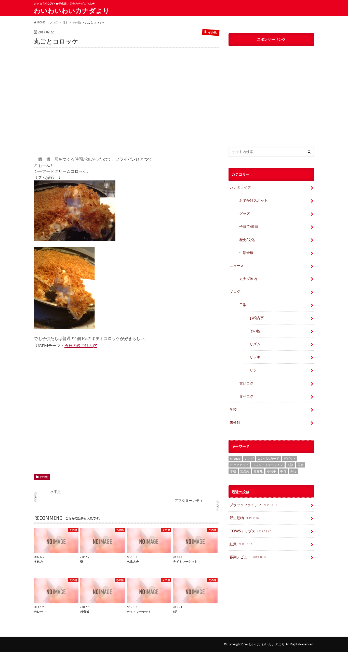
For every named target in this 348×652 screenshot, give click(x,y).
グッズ (244, 213)
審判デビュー (248, 557)
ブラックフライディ (253, 505)
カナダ (249, 458)
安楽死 (244, 471)
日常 (242, 305)
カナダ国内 (248, 278)
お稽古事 (257, 318)
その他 (43, 477)
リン (253, 370)
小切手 (271, 471)
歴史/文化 (247, 239)
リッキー (257, 357)
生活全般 (246, 252)
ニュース (237, 265)
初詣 (290, 465)
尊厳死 (258, 471)
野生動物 (244, 518)
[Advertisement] (126, 105)
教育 (283, 471)
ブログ (235, 291)
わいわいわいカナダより (72, 10)
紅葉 (241, 544)
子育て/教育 (250, 226)
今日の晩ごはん (78, 345)
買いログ (246, 383)
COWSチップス (250, 531)
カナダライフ (240, 187)
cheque (235, 458)
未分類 (235, 422)
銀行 (293, 471)
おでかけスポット (253, 200)
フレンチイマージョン (267, 465)
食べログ (246, 396)
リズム (255, 344)
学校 (233, 409)
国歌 (301, 465)
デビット (290, 458)
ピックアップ (239, 465)
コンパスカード (268, 458)
